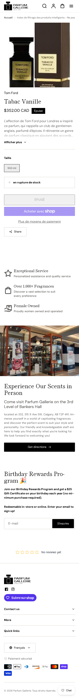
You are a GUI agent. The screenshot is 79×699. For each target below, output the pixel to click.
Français (19, 647)
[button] (39, 609)
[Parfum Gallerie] (19, 579)
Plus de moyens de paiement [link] (39, 221)
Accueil (8, 17)
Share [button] (17, 231)
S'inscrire (63, 523)
